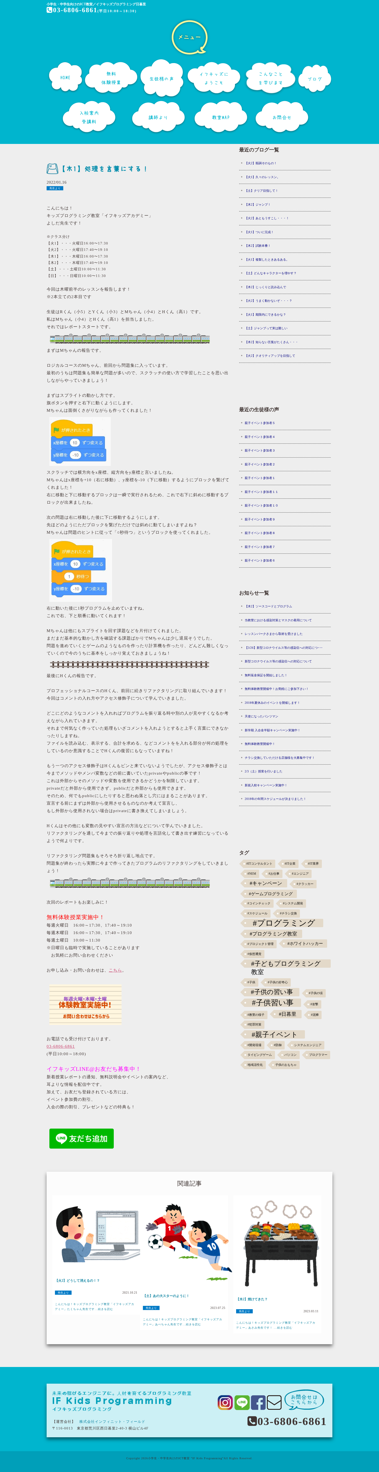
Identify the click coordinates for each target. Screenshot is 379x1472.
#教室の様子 (255, 1014)
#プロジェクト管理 (260, 943)
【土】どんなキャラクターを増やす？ (271, 273)
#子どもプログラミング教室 (286, 964)
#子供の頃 (316, 993)
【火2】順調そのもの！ (261, 163)
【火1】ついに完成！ (259, 232)
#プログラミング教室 (273, 934)
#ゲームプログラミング (271, 893)
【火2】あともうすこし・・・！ (267, 218)
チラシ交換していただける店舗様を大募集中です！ (280, 757)
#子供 (251, 982)
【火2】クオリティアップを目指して (270, 355)
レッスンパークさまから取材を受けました (274, 633)
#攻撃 (314, 1004)
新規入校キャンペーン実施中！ (266, 785)
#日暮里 (287, 1014)
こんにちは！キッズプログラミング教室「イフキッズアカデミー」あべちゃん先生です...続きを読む (182, 1322)
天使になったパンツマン (261, 716)
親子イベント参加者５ (260, 423)
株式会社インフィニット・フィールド (112, 1421)
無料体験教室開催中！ (260, 743)
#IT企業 (290, 863)
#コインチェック (259, 903)
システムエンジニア (308, 1045)
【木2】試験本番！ (258, 245)
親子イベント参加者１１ (261, 491)
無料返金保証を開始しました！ (266, 675)
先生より (54, 188)
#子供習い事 (273, 1003)
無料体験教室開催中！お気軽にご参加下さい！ (277, 688)
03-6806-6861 (75, 10)
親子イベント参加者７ (260, 546)
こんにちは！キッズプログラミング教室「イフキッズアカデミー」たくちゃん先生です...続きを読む (94, 1307)
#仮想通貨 (254, 953)
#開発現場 (254, 1045)
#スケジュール (257, 913)
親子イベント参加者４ (260, 436)
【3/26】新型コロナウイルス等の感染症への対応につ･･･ (284, 647)
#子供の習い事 (272, 992)
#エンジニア (300, 873)
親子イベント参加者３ (260, 450)
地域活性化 (255, 1064)
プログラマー (318, 1054)
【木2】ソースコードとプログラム (268, 606)
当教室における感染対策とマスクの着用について (278, 620)
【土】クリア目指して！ (261, 190)
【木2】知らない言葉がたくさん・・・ (271, 342)
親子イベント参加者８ (260, 533)
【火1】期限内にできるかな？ (265, 314)
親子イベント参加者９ (260, 519)
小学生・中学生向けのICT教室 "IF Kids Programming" (186, 1458)
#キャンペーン (266, 883)
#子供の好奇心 (278, 982)
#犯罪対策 (254, 1024)
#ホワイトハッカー (305, 943)
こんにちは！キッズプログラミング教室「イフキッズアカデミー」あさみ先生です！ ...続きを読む (275, 1325)
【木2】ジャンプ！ (258, 204)
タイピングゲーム (259, 1054)
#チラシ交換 (288, 913)
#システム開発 (293, 903)
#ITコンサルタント (259, 863)
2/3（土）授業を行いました (263, 771)
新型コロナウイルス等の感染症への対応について (278, 661)
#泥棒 (315, 1014)
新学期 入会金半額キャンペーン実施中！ (272, 730)
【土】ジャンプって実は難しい (266, 328)
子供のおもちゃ (286, 1064)
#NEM (251, 873)
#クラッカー (305, 883)
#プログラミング (284, 923)
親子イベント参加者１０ (261, 505)
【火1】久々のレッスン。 (262, 177)
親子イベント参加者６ (260, 560)
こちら (115, 970)
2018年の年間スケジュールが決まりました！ (275, 798)
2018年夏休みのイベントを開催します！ (272, 702)
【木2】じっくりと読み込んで (265, 287)
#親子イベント (275, 1034)
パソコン (290, 1054)
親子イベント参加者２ (260, 464)
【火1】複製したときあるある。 (267, 259)
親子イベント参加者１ (260, 478)
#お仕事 (274, 873)
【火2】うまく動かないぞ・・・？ (268, 300)
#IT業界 (313, 863)
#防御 (278, 1045)
